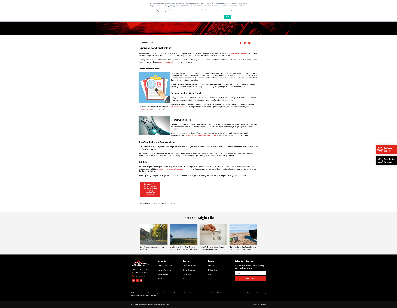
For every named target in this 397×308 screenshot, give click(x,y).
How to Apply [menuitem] (162, 279)
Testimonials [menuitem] (212, 270)
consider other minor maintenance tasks (200, 135)
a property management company (170, 169)
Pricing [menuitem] (185, 279)
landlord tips (170, 203)
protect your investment (167, 62)
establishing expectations (148, 109)
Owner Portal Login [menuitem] (189, 265)
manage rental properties (237, 53)
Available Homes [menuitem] (163, 274)
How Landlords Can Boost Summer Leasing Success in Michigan (243, 248)
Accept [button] (227, 16)
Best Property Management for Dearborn (152, 248)
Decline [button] (236, 16)
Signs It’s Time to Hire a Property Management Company (212, 248)
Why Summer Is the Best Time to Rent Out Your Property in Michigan (183, 248)
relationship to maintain (179, 106)
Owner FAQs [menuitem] (187, 274)
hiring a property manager (154, 203)
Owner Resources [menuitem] (189, 270)
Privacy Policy (165, 305)
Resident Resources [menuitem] (164, 270)
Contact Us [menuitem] (212, 279)
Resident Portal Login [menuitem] (165, 265)
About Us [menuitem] (211, 265)
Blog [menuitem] (209, 274)
